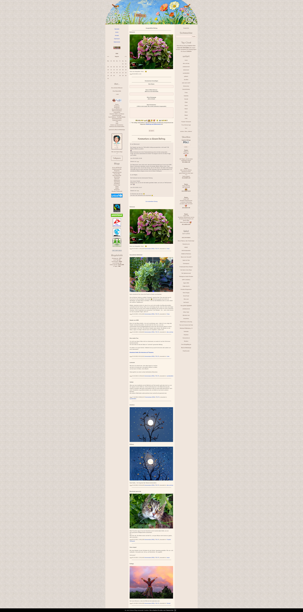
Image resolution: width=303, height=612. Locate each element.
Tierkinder (186, 331)
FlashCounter (186, 351)
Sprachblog (117, 177)
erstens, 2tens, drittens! (186, 131)
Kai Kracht (186, 302)
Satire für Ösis (186, 260)
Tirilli (117, 121)
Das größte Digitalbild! (186, 305)
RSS (153, 248)
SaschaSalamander (117, 118)
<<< (108, 56)
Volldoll (117, 188)
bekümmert (186, 70)
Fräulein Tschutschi (186, 121)
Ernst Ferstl (186, 295)
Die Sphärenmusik (186, 273)
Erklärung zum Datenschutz (153, 124)
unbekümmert (186, 66)
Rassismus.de (186, 244)
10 (108, 69)
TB (156, 248)
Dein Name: (151, 84)
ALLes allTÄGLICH (117, 167)
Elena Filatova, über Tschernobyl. (186, 240)
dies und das (170, 332)
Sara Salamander (117, 175)
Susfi (117, 123)
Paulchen (186, 334)
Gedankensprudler (117, 115)
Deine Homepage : (151, 98)
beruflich (186, 79)
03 (108, 66)
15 (122, 69)
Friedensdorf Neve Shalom (186, 266)
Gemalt (168, 603)
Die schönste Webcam (116, 87)
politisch (186, 76)
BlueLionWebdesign (120, 129)
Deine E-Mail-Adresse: (151, 90)
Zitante (117, 104)
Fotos (168, 248)
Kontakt (117, 35)
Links (168, 356)
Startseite (116, 29)
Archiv (116, 32)
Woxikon (186, 341)
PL (158, 248)
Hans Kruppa (186, 292)
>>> (126, 56)
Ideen (186, 112)
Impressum (117, 38)
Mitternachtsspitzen (117, 110)
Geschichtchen (186, 89)
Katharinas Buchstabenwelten (116, 126)
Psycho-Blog (117, 173)
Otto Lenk (186, 299)
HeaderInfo (186, 28)
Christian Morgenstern (186, 289)
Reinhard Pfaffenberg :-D (186, 328)
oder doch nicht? (186, 82)
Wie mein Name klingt (116, 151)
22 (122, 72)
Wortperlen (117, 106)
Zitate (186, 102)
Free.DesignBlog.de (186, 344)
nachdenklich (170, 376)
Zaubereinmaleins (116, 120)
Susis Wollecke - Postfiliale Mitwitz (116, 117)
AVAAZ (186, 247)
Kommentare (148, 248)
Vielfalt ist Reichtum (186, 253)
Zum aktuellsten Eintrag (151, 201)
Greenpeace (186, 263)
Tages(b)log (117, 181)
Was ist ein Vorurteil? (186, 257)
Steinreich (116, 178)
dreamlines (186, 318)
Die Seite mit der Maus (186, 270)
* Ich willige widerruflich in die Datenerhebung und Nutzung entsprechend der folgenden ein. (152, 123)
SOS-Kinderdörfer (186, 250)
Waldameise (117, 180)
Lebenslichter (117, 112)
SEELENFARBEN (186, 237)
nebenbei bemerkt (116, 172)
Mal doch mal (186, 315)
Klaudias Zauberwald (117, 191)
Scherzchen (186, 86)
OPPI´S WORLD (186, 279)
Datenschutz (117, 42)
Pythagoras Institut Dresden (186, 276)
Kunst (186, 105)
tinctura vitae (117, 185)
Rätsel (186, 115)
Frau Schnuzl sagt (186, 125)
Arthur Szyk (186, 312)
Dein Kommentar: (151, 105)
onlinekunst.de (186, 308)
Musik (186, 108)
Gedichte (186, 95)
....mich (117, 94)
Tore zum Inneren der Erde (186, 325)
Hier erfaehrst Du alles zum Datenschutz (161, 610)
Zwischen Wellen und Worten (117, 113)
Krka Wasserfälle (117, 91)
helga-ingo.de (186, 286)
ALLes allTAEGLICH (117, 109)
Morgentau (117, 107)
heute (168, 557)
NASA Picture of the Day (186, 321)
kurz (186, 128)
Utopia (117, 186)
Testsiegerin (117, 183)
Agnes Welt (186, 283)
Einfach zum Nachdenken (116, 125)
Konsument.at (186, 338)
